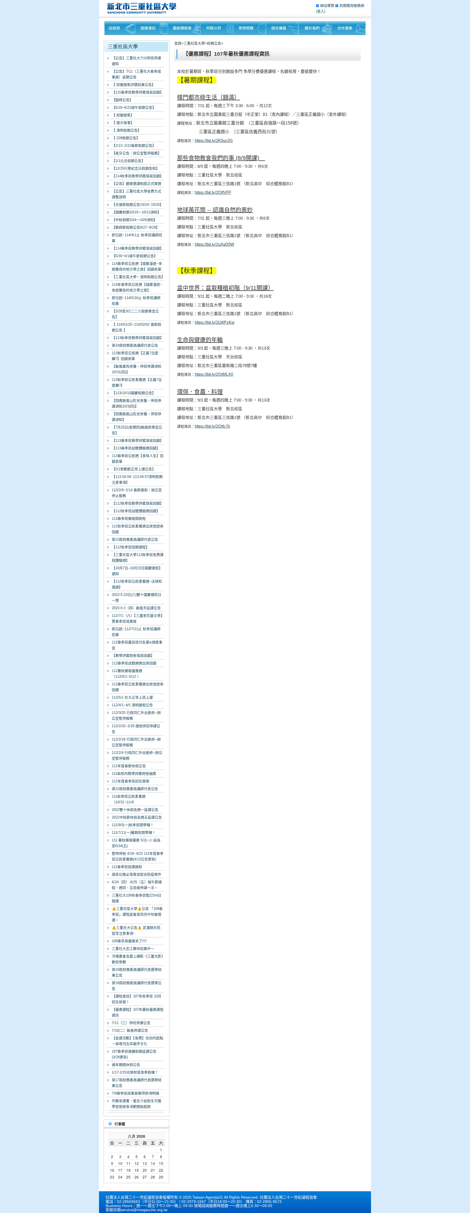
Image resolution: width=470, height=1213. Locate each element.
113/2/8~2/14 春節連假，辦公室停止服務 (137, 493)
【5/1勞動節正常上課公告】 (134, 469)
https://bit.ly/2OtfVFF (213, 192)
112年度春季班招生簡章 (130, 781)
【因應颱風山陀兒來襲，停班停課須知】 (136, 417)
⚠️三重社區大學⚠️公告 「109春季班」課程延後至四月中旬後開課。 (137, 914)
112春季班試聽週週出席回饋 (134, 663)
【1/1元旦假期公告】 (128, 161)
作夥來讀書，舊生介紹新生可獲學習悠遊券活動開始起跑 (136, 1104)
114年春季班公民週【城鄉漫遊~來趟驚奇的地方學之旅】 (137, 287)
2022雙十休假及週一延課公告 (135, 810)
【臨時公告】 (122, 100)
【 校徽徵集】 (123, 115)
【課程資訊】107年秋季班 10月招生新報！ (136, 999)
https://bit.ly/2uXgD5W (214, 244)
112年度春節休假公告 (129, 766)
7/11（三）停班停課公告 (131, 1023)
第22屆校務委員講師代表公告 (135, 789)
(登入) (320, 11)
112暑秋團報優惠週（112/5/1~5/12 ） (127, 674)
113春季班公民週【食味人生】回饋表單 (137, 459)
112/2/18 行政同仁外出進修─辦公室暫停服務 (136, 742)
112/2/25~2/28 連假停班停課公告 (136, 729)
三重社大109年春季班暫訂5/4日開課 (136, 898)
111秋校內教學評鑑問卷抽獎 (134, 774)
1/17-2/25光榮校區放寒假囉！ (135, 1072)
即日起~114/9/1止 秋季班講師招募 (137, 238)
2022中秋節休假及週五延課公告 (137, 817)
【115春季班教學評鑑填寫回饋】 (137, 92)
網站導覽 (327, 6)
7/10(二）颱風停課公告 (130, 1030)
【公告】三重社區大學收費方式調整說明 (136, 194)
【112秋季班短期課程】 (130, 547)
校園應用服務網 (351, 6)
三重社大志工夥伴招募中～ (133, 949)
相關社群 (217, 28)
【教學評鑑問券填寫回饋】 (133, 656)
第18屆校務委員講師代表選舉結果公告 (137, 972)
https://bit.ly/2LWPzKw (214, 322)
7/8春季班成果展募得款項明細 (135, 1093)
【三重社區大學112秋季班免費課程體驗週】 (137, 557)
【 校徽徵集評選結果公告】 (133, 85)
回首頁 (119, 28)
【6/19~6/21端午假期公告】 (134, 107)
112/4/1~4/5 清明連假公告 (132, 705)
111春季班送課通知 (127, 867)
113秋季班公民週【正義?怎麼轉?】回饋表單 (135, 356)
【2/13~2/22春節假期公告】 (134, 146)
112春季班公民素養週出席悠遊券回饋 (137, 687)
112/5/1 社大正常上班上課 (132, 697)
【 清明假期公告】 (126, 130)
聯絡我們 (349, 28)
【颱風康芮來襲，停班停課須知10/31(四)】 (136, 369)
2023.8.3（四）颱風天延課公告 (136, 608)
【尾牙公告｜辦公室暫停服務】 (136, 153)
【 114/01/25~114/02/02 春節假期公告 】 (136, 327)
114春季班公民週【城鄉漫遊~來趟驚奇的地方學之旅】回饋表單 (137, 266)
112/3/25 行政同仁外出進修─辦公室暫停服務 (136, 715)
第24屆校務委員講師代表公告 (135, 345)
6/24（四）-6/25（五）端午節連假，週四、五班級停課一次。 (137, 885)
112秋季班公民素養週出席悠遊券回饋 (137, 529)
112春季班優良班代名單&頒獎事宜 (137, 645)
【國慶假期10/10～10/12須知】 (136, 212)
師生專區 (282, 28)
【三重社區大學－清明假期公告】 (137, 277)
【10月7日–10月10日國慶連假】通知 (137, 571)
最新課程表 (184, 28)
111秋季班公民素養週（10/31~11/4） (129, 799)
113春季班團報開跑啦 (129, 519)
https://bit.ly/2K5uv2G (214, 140)
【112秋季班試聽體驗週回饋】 (136, 511)
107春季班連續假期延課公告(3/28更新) (134, 1054)
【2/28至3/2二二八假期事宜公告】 (135, 314)
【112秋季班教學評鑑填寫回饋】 (137, 503)
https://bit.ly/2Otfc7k (212, 426)
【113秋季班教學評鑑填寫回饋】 (137, 338)
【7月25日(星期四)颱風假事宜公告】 (137, 430)
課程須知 (151, 28)
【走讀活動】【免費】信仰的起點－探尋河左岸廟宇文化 (137, 1041)
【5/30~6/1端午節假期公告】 (134, 256)
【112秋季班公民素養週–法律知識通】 (137, 584)
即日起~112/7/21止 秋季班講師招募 (136, 632)
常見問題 (250, 28)
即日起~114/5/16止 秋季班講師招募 (136, 301)
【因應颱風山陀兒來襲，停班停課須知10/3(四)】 (136, 403)
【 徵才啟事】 (123, 123)
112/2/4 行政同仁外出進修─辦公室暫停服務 (137, 755)
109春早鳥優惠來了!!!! (129, 941)
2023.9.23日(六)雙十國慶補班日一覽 (136, 597)
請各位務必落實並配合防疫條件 (136, 874)
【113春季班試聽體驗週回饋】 (136, 448)
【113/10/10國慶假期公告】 (134, 393)
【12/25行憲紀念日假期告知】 (135, 168)
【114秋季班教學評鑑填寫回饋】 (137, 176)
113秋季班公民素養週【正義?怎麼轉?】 (137, 382)
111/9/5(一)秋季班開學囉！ (133, 825)
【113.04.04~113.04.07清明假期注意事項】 (137, 479)
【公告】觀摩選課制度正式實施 (136, 184)
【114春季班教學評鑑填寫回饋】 (137, 248)
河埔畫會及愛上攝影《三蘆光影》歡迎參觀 (137, 959)
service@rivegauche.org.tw (144, 1210)
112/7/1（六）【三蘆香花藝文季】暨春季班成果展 (137, 618)
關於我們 (315, 28)
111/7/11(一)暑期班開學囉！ (134, 833)
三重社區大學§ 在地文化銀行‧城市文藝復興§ (143, 8)
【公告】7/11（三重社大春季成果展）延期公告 (136, 74)
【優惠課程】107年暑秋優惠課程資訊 (137, 1012)
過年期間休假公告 (126, 1065)
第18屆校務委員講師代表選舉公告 (137, 986)
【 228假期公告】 (126, 138)
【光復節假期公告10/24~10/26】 (137, 205)
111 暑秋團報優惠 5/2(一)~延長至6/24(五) (136, 843)
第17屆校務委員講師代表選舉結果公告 (137, 1083)
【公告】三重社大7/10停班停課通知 (136, 61)
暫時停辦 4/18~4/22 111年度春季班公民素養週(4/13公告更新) (137, 856)
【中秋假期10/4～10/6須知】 (134, 220)
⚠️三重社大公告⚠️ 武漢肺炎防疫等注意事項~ (136, 930)
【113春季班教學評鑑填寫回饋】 (137, 440)
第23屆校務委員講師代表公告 (135, 539)
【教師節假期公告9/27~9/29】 (135, 227)
